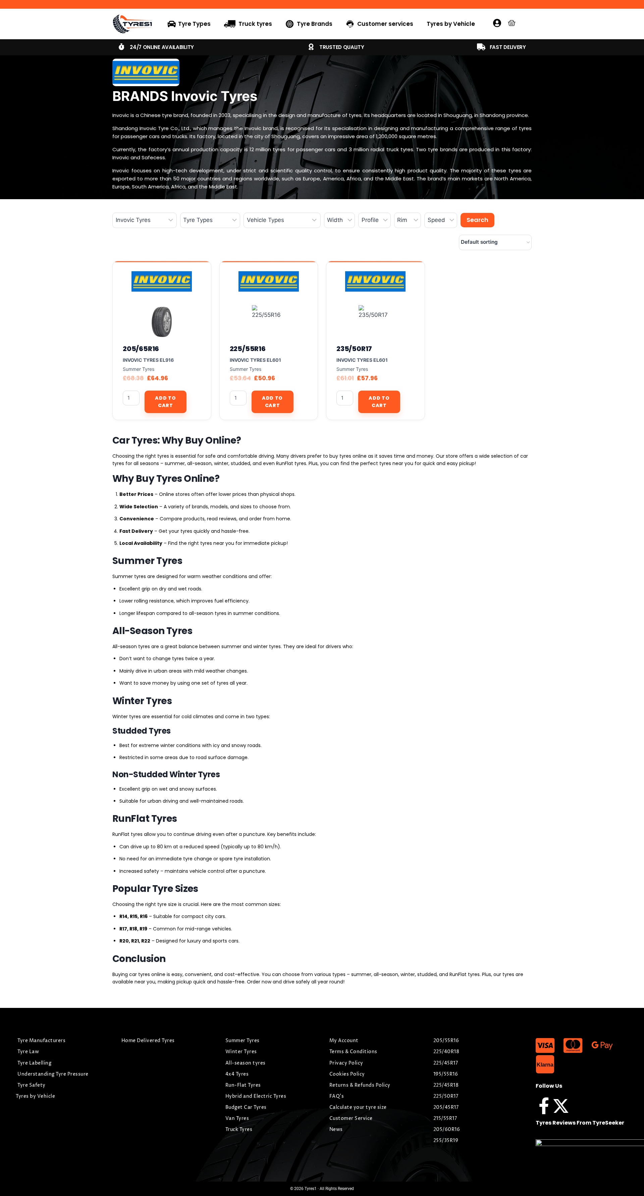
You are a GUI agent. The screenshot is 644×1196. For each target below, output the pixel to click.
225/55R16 (248, 348)
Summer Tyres (138, 369)
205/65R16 (141, 348)
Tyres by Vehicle (451, 24)
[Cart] (512, 23)
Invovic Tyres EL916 (148, 360)
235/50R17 (354, 348)
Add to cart (165, 402)
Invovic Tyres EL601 (255, 360)
